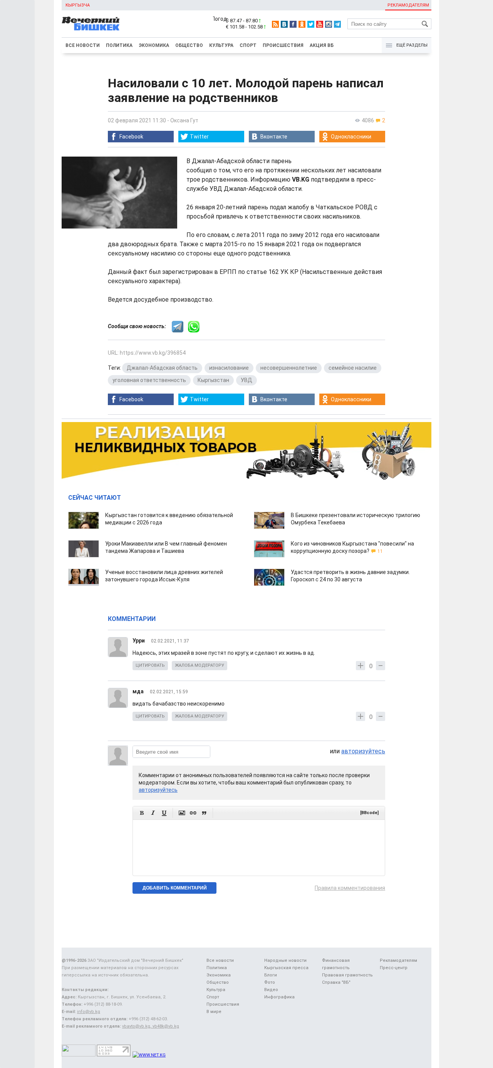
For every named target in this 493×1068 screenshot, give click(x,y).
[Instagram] (328, 24)
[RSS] (275, 24)
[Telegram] (337, 24)
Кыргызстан (213, 380)
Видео (271, 989)
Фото (269, 982)
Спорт (248, 45)
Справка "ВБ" (336, 982)
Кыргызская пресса (286, 967)
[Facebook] (293, 24)
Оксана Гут (184, 120)
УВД (246, 380)
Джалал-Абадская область (162, 368)
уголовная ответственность (149, 380)
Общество (189, 45)
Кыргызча (77, 5)
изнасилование (229, 368)
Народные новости (285, 960)
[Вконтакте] (284, 24)
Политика (119, 45)
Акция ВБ (322, 45)
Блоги (270, 975)
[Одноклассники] (301, 24)
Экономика (154, 45)
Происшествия (283, 45)
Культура (221, 45)
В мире (213, 1011)
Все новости (82, 45)
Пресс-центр (393, 967)
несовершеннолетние (288, 368)
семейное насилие (353, 368)
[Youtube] (319, 24)
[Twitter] (310, 24)
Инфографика (279, 997)
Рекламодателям (408, 5)
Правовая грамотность (347, 975)
